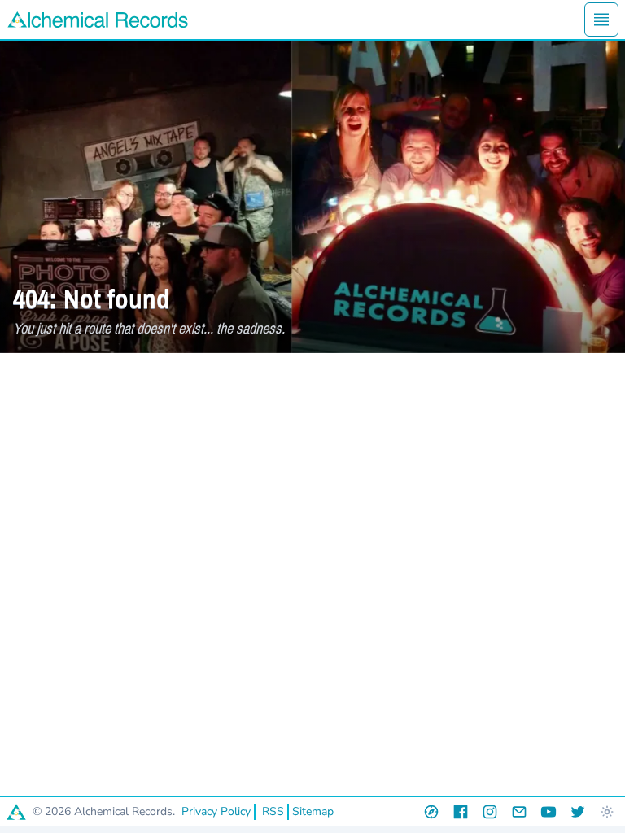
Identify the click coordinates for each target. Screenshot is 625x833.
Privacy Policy (216, 811)
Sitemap (313, 811)
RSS (273, 811)
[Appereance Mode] (607, 811)
